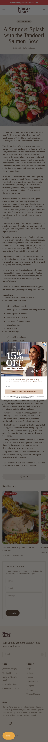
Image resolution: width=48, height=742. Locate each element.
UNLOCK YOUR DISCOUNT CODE (24, 392)
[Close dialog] (44, 344)
